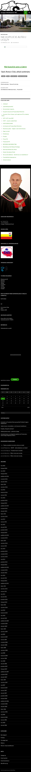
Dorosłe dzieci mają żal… (9, 109)
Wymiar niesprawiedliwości (7, 745)
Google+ (3, 288)
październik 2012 (5, 567)
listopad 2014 (4, 532)
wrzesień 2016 (4, 479)
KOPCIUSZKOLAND (8, 123)
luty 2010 (3, 615)
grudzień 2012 (4, 562)
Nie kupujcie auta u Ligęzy (15, 67)
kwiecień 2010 (4, 612)
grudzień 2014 (4, 529)
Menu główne (29, 12)
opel (8, 76)
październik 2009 (5, 620)
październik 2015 (5, 505)
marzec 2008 (4, 658)
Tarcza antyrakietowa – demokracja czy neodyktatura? (15, 154)
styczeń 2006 (4, 725)
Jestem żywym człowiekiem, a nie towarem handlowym (13, 426)
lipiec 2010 (3, 604)
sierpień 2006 (4, 706)
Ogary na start (6, 131)
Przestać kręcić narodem (17, 450)
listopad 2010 (4, 602)
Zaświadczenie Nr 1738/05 (7, 319)
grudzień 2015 (4, 500)
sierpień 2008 (4, 645)
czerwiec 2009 (4, 631)
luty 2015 (3, 524)
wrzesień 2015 (4, 508)
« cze (2, 407)
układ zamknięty (23, 76)
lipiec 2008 (3, 647)
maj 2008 (3, 653)
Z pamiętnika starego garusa (9, 157)
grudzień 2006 (4, 695)
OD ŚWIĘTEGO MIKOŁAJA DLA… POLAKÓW (11, 88)
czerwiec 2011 (4, 588)
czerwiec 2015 (4, 516)
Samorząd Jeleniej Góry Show (10, 149)
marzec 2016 (4, 495)
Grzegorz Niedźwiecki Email (7, 224)
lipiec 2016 (3, 484)
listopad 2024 (4, 468)
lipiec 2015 (3, 513)
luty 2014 (3, 548)
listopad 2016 (4, 473)
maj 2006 (3, 714)
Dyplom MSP (4, 310)
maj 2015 (3, 519)
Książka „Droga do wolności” (7, 428)
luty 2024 (3, 471)
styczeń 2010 (4, 618)
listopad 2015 (4, 503)
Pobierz (15, 379)
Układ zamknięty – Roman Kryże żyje (9, 83)
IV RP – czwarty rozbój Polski (10, 120)
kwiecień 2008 (4, 655)
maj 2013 (3, 559)
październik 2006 (5, 701)
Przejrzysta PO (6, 141)
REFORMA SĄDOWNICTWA (10, 144)
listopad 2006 (4, 698)
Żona (2, 308)
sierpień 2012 (4, 572)
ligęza (3, 76)
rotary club (14, 76)
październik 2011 (5, 583)
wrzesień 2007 (4, 674)
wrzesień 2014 (4, 538)
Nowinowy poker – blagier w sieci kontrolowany (14, 128)
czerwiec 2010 (4, 607)
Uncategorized (4, 740)
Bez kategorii (4, 34)
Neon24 (3, 280)
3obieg (2, 283)
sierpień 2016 (4, 481)
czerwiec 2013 (4, 556)
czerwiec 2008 (4, 650)
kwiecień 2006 (4, 717)
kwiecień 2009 (4, 637)
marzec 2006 (4, 719)
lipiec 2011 (3, 586)
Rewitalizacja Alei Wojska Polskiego (11, 146)
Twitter (2, 285)
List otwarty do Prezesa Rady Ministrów (12, 126)
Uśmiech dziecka (7, 159)
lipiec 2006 (3, 709)
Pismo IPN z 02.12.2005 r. (7, 318)
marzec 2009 (4, 639)
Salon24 (3, 281)
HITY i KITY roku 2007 (8, 118)
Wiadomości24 (4, 279)
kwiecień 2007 (4, 687)
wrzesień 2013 (4, 554)
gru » (29, 407)
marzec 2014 (4, 546)
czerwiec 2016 (4, 487)
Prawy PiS (5, 139)
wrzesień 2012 (4, 570)
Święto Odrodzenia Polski (9, 152)
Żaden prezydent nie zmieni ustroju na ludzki (13, 445)
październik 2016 (5, 476)
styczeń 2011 (4, 596)
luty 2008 (3, 661)
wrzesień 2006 (4, 703)
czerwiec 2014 (4, 543)
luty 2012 (3, 575)
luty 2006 (3, 722)
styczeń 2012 (4, 578)
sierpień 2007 (4, 677)
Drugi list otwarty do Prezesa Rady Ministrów (13, 111)
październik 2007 (5, 671)
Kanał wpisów (4, 758)
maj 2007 (3, 685)
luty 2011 (3, 594)
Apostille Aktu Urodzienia (5, 380)
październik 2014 (5, 535)
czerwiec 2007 (4, 682)
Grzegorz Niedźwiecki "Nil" (9, 12)
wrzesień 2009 (4, 623)
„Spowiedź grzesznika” (8, 106)
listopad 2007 (4, 669)
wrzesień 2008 (4, 642)
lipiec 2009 (3, 628)
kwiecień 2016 (4, 492)
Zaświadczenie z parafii (6, 328)
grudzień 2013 (4, 551)
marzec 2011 (4, 591)
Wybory (3, 743)
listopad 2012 (4, 564)
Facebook (3, 284)
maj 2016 (3, 489)
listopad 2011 (4, 580)
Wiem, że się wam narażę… (16, 453)
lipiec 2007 (3, 679)
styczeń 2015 (4, 527)
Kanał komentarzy (5, 760)
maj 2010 (3, 610)
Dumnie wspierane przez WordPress (8, 770)
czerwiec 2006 (4, 711)
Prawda (5, 136)
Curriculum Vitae (5, 307)
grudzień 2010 (4, 599)
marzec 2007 (4, 690)
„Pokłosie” (5, 104)
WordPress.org (4, 763)
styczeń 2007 (4, 693)
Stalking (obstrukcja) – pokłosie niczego (10, 431)
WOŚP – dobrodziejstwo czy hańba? (19, 447)
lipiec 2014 (3, 540)
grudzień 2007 (4, 666)
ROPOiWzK (3, 298)
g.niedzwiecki (15, 42)
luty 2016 (3, 497)
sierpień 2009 (4, 626)
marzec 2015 (4, 521)
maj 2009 (3, 634)
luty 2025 (3, 465)
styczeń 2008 (4, 663)
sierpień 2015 (4, 511)
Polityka (3, 737)
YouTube (3, 287)
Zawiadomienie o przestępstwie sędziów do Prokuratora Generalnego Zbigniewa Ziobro (14, 434)
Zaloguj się (3, 755)
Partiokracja (6, 133)
